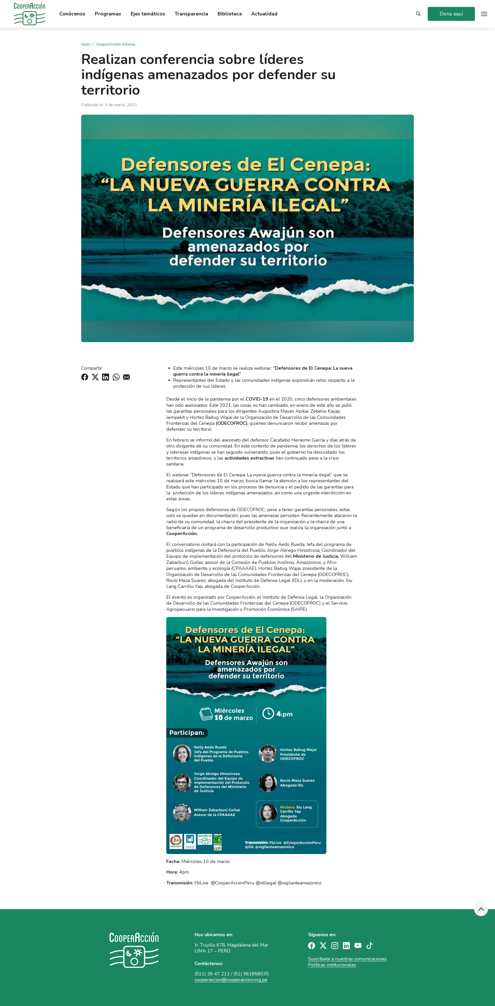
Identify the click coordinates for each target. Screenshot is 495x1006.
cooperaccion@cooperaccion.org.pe (231, 980)
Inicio (85, 44)
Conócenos (72, 14)
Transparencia (191, 14)
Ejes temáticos (147, 14)
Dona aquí (451, 13)
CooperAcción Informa (115, 44)
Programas (108, 14)
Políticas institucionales (332, 965)
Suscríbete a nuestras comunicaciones (347, 959)
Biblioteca (229, 14)
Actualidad (264, 14)
